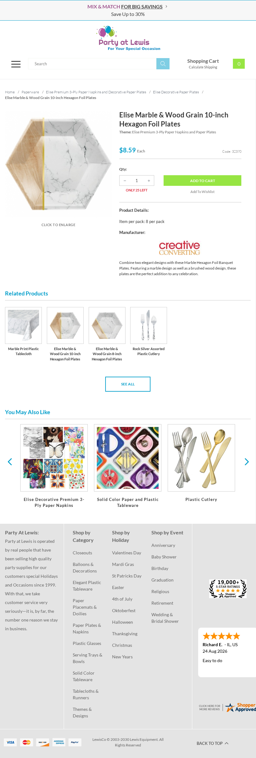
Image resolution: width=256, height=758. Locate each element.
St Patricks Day (126, 575)
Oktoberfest (123, 610)
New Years (122, 656)
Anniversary (163, 545)
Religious (160, 591)
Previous (9, 461)
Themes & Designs (83, 712)
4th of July (122, 599)
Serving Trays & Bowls (88, 658)
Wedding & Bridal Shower (165, 618)
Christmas (122, 645)
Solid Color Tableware (84, 676)
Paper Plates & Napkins (87, 628)
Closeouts (82, 552)
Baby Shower (164, 556)
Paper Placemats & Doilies (85, 607)
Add (202, 180)
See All (128, 384)
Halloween (122, 622)
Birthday (159, 568)
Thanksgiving (124, 633)
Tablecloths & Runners (86, 694)
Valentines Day (126, 552)
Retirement (162, 603)
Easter (118, 587)
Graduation (162, 579)
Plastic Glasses (87, 643)
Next (246, 461)
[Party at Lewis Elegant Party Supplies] (128, 38)
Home (10, 92)
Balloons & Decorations (85, 567)
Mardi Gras (123, 564)
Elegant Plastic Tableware (87, 586)
